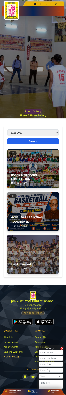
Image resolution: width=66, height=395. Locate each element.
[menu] (59, 11)
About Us (8, 337)
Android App (12, 356)
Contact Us (40, 337)
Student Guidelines (13, 351)
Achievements (11, 346)
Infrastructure (11, 342)
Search (33, 141)
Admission (40, 342)
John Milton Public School (33, 301)
